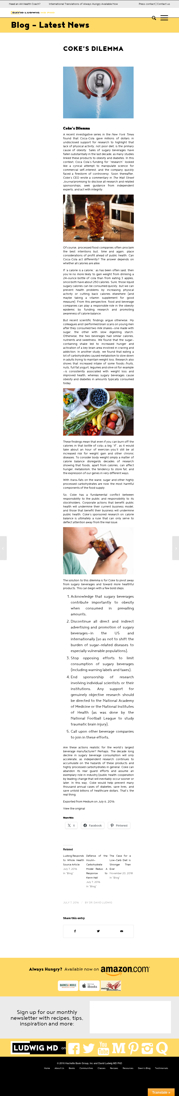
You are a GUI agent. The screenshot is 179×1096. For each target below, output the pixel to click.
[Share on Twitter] (98, 931)
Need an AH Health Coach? (24, 3)
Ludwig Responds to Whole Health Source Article (73, 860)
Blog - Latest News (50, 25)
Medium (88, 801)
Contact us (163, 3)
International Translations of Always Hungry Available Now (83, 3)
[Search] (152, 18)
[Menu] (162, 18)
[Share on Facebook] (75, 931)
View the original (74, 808)
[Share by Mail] (121, 931)
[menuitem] (152, 18)
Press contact (147, 3)
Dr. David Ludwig (100, 902)
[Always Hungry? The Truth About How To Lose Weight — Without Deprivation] (3, 548)
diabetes (118, 158)
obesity (101, 158)
